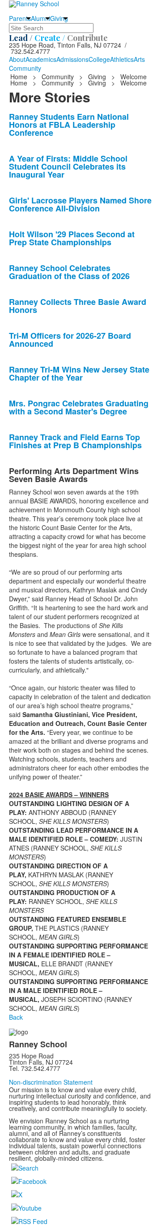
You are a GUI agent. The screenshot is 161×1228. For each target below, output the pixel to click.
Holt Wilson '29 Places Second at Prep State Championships (72, 238)
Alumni (40, 18)
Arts (139, 59)
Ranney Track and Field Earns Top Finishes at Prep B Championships (75, 441)
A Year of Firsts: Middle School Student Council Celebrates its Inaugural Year (68, 166)
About (17, 59)
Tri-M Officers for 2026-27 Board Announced (70, 339)
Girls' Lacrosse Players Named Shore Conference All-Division (80, 204)
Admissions (72, 59)
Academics (40, 59)
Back (16, 1017)
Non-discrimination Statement (51, 1082)
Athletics (122, 59)
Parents (20, 18)
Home (19, 76)
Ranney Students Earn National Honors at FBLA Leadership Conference (69, 124)
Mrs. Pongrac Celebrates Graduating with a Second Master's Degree (78, 407)
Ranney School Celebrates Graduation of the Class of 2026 (69, 272)
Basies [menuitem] (29, 625)
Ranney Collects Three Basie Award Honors (77, 306)
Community (25, 68)
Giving (59, 18)
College (99, 59)
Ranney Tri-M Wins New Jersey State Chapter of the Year (79, 373)
